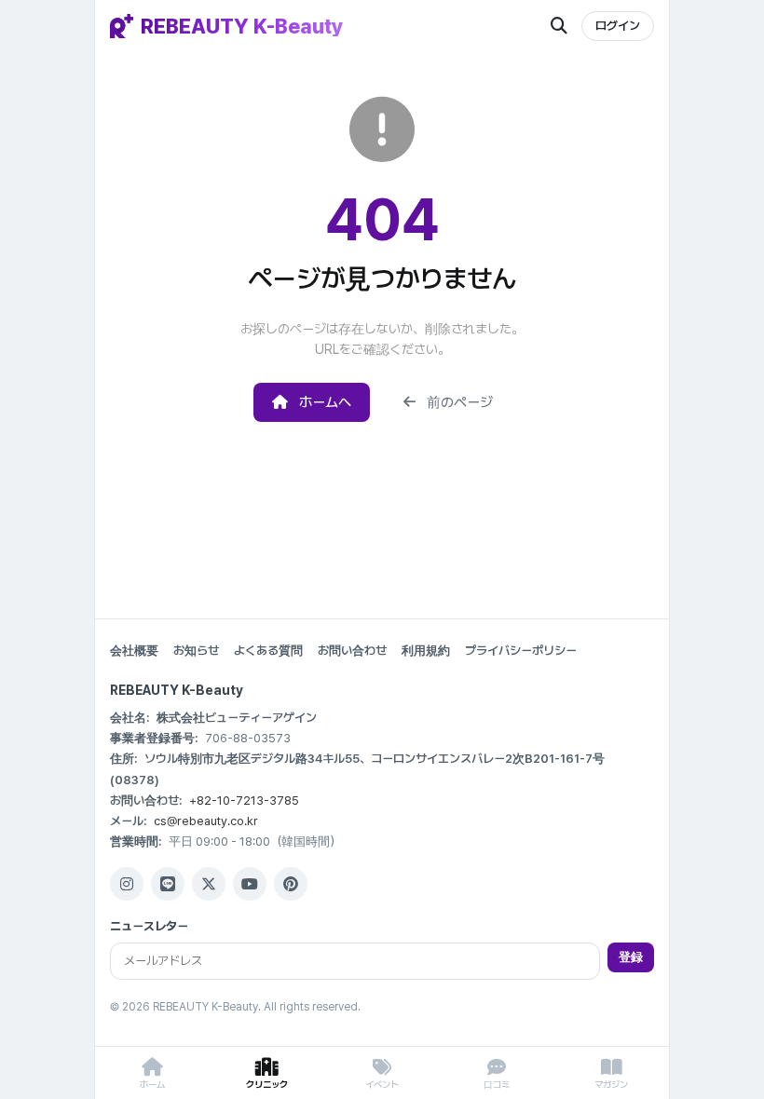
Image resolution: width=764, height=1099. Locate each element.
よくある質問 (268, 651)
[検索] (559, 26)
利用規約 (426, 651)
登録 (631, 957)
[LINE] (167, 884)
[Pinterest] (290, 884)
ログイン (617, 26)
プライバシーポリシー (521, 651)
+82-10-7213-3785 (244, 800)
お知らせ (196, 651)
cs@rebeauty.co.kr (206, 821)
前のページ (460, 402)
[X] (208, 884)
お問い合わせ (352, 651)
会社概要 (134, 651)
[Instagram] (126, 884)
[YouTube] (249, 884)
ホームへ (325, 402)
